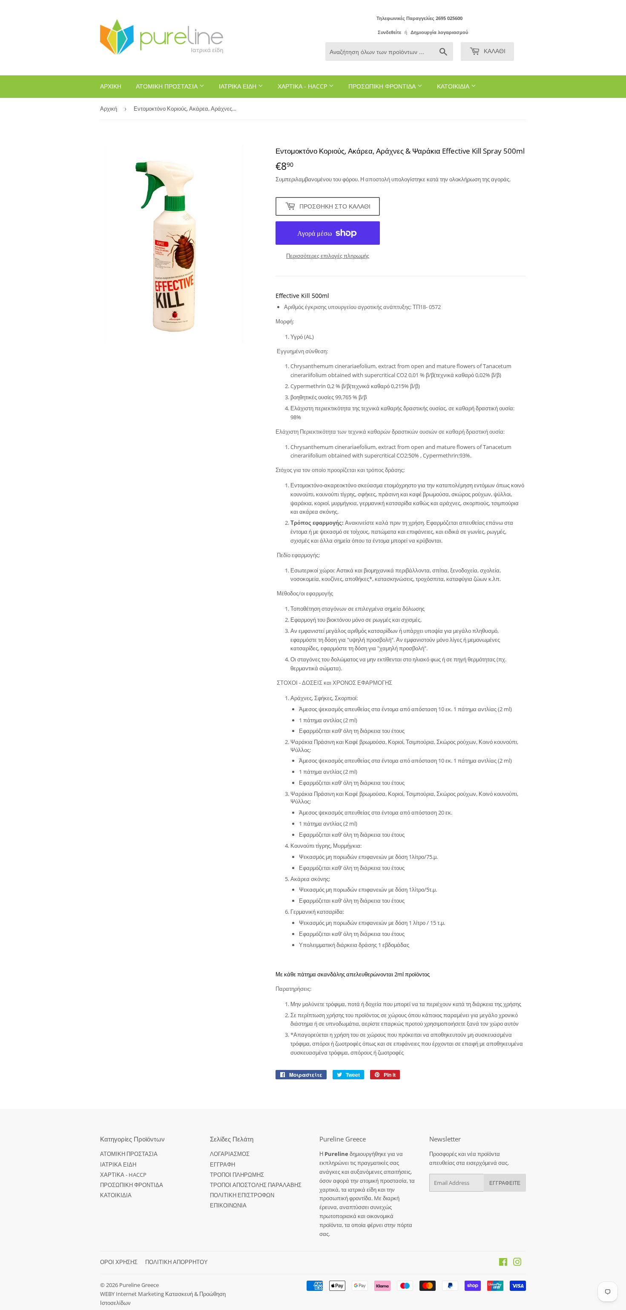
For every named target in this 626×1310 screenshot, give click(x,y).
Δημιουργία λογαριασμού (439, 32)
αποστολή (378, 179)
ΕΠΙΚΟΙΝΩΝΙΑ (228, 1205)
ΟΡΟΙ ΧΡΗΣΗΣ (119, 1262)
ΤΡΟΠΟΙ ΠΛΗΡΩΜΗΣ (237, 1174)
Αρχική (108, 108)
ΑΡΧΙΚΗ (110, 86)
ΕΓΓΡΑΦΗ (222, 1164)
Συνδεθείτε (389, 32)
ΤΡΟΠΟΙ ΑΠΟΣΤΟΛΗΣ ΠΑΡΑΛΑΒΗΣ (256, 1185)
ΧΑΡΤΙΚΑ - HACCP (303, 86)
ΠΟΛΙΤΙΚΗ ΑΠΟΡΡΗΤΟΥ (176, 1262)
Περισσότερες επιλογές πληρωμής (327, 256)
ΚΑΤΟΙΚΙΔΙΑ (454, 86)
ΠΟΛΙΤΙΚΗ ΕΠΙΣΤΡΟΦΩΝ (242, 1195)
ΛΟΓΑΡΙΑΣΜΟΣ (230, 1154)
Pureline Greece (139, 1285)
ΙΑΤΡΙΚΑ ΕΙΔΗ (238, 86)
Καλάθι (493, 51)
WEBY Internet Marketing (132, 1294)
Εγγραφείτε (504, 1183)
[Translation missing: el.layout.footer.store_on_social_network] (503, 1263)
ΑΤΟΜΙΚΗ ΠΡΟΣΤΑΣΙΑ (167, 86)
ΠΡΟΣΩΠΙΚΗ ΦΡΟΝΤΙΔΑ (382, 86)
